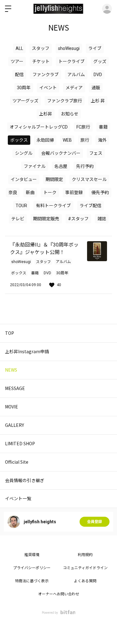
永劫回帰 (45, 140)
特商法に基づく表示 (32, 581)
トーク (49, 192)
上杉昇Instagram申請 (27, 351)
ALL (19, 48)
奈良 (12, 192)
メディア (74, 87)
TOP (9, 333)
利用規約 (85, 555)
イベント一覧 (18, 498)
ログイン (107, 9)
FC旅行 (83, 127)
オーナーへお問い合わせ (58, 594)
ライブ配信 (90, 205)
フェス (95, 153)
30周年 (24, 87)
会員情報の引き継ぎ (24, 480)
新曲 (30, 192)
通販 (95, 87)
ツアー (17, 61)
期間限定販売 (46, 218)
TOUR (21, 205)
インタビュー (24, 179)
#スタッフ (78, 218)
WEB (67, 140)
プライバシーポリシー (32, 568)
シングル (23, 153)
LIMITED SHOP (20, 443)
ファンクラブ (45, 74)
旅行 (84, 140)
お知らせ (69, 113)
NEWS (11, 370)
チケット (41, 61)
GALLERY (14, 425)
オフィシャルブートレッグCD (39, 127)
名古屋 (60, 166)
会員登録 (94, 522)
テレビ (17, 218)
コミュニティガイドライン (85, 568)
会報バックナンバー (60, 153)
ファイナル (35, 166)
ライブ (94, 48)
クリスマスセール (89, 179)
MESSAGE (15, 388)
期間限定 (54, 179)
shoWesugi (69, 48)
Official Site (16, 462)
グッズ (99, 61)
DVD (98, 74)
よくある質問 (85, 581)
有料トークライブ (53, 205)
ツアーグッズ (25, 100)
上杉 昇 (98, 100)
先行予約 (85, 166)
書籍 (103, 127)
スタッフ (40, 48)
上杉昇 (45, 113)
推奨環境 (31, 555)
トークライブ (71, 61)
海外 (102, 140)
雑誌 (101, 218)
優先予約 (100, 192)
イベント (48, 87)
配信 (19, 74)
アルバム (76, 74)
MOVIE (11, 406)
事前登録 (74, 192)
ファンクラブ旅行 (64, 100)
